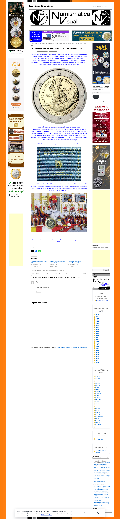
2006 (96, 358)
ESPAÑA (96, 395)
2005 (96, 361)
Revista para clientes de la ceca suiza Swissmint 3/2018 (73, 43)
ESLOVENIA (97, 393)
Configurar (98, 513)
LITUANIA (97, 414)
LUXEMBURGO (98, 416)
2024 (96, 321)
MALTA (96, 418)
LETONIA (96, 412)
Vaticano (48, 270)
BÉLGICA (96, 383)
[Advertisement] (16, 240)
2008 (96, 354)
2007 (96, 356)
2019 (96, 331)
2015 (96, 340)
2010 (96, 350)
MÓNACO (96, 420)
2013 (96, 344)
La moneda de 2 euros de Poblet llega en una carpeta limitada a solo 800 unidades (101, 494)
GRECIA (96, 404)
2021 (96, 327)
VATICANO (97, 427)
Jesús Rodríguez (53, 51)
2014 (96, 342)
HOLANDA (97, 406)
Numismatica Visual (41, 6)
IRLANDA (96, 408)
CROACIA (96, 389)
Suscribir (96, 97)
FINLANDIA (97, 400)
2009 (96, 352)
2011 (96, 348)
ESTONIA (96, 397)
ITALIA (96, 410)
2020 (96, 329)
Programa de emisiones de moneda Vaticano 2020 (74, 262)
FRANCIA (96, 402)
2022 (96, 325)
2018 (96, 333)
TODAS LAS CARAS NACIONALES (99, 438)
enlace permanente (60, 270)
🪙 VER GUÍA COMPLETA (101, 300)
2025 (96, 319)
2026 (96, 317)
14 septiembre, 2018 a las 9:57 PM (44, 284)
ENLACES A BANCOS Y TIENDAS (100, 451)
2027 (96, 315)
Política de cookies (46, 515)
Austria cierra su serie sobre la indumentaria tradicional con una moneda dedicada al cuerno (102, 470)
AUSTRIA (96, 381)
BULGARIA (97, 385)
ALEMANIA (97, 377)
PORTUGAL (97, 423)
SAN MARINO (97, 425)
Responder (38, 292)
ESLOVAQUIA (97, 391)
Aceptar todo (76, 513)
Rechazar (87, 513)
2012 (96, 346)
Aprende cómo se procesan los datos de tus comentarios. (71, 347)
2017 (96, 336)
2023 (96, 323)
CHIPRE (96, 387)
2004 (96, 363)
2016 (96, 338)
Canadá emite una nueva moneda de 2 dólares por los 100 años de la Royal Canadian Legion (101, 499)
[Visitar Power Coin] (101, 167)
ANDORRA (97, 379)
